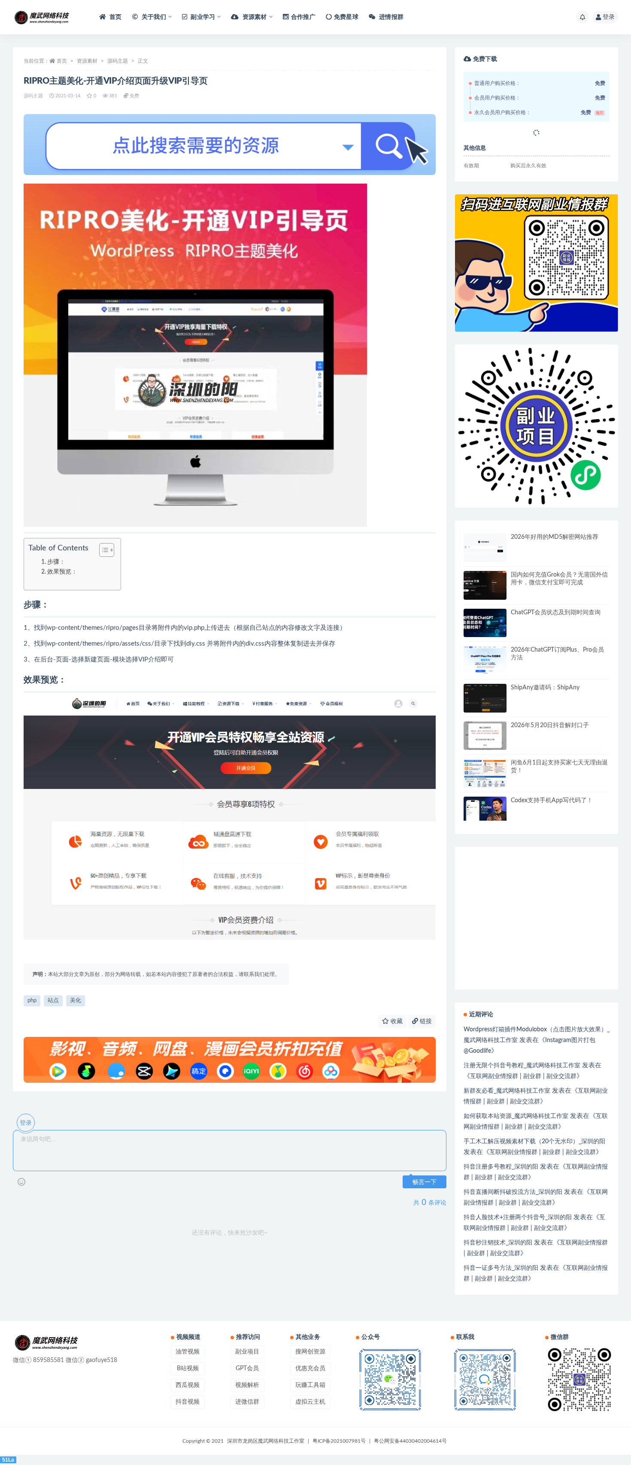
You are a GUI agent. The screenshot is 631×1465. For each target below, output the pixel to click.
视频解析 (247, 1385)
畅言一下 (425, 1182)
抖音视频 (188, 1402)
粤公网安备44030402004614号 (410, 1441)
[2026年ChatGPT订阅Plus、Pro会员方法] (485, 660)
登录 (609, 17)
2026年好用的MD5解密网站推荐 (554, 537)
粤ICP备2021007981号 (339, 1441)
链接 (425, 1021)
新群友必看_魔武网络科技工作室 (507, 1091)
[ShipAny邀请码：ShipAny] (485, 698)
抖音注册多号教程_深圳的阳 (501, 1167)
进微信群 (247, 1402)
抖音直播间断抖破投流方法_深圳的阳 (513, 1192)
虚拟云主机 (310, 1402)
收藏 (396, 1021)
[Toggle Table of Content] (102, 550)
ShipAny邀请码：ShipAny (545, 688)
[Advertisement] (536, 975)
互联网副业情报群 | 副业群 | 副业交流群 (523, 1076)
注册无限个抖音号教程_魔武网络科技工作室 (522, 1066)
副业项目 (247, 1352)
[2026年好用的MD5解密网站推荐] (485, 547)
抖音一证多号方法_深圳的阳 (501, 1268)
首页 (115, 17)
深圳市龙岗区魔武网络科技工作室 (265, 1441)
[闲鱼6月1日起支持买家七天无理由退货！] (485, 773)
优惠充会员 (310, 1368)
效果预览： (62, 572)
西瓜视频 (188, 1385)
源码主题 (117, 60)
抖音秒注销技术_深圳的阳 (498, 1243)
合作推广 (303, 17)
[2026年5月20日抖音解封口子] (485, 736)
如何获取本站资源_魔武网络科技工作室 (516, 1116)
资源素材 (87, 60)
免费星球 (346, 17)
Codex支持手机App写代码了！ (552, 800)
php (31, 1000)
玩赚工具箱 (310, 1385)
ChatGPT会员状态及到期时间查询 (556, 613)
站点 (53, 1000)
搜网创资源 (310, 1352)
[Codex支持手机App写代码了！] (485, 809)
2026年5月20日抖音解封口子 (550, 725)
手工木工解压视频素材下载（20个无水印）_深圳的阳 (534, 1142)
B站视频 (188, 1368)
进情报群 (390, 17)
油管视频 (188, 1352)
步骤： (56, 562)
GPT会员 (247, 1368)
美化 (75, 1000)
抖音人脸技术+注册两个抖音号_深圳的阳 (518, 1217)
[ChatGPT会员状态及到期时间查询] (485, 623)
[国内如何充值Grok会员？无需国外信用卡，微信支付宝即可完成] (485, 585)
